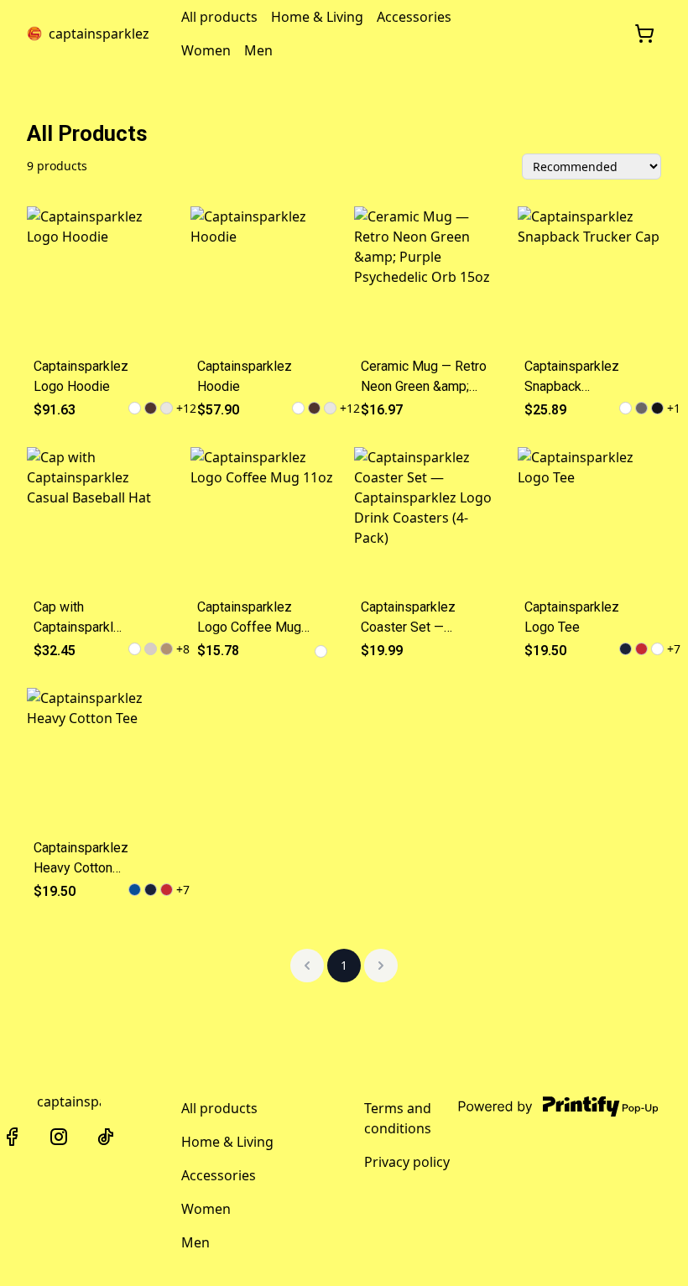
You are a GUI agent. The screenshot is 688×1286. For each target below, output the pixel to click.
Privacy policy (407, 1162)
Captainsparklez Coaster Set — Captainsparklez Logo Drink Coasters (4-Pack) (425, 618)
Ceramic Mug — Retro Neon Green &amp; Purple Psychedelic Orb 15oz (424, 377)
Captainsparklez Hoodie (244, 376)
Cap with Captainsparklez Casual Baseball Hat (81, 618)
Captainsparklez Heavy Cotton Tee (81, 859)
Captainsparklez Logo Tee (571, 617)
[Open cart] (644, 33)
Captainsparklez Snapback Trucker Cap (571, 377)
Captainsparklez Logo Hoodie (81, 376)
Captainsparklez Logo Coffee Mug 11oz (249, 618)
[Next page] (381, 965)
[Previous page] (307, 965)
